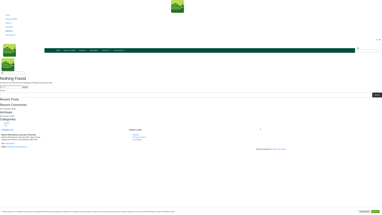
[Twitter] (380, 40)
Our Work (9, 27)
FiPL (5, 125)
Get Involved (10, 35)
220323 (6, 123)
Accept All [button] (375, 211)
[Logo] (191, 6)
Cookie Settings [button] (364, 211)
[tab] (193, 23)
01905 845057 (10, 143)
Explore (8, 23)
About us (105, 50)
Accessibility (137, 139)
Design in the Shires (278, 149)
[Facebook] (260, 129)
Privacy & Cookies (139, 137)
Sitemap (136, 135)
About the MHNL (11, 19)
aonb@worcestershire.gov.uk (17, 147)
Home (8, 15)
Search (2, 90)
